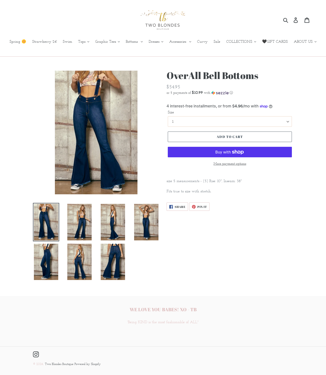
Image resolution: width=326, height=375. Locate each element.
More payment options (230, 164)
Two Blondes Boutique (59, 364)
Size (171, 112)
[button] (230, 92)
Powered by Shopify (87, 364)
